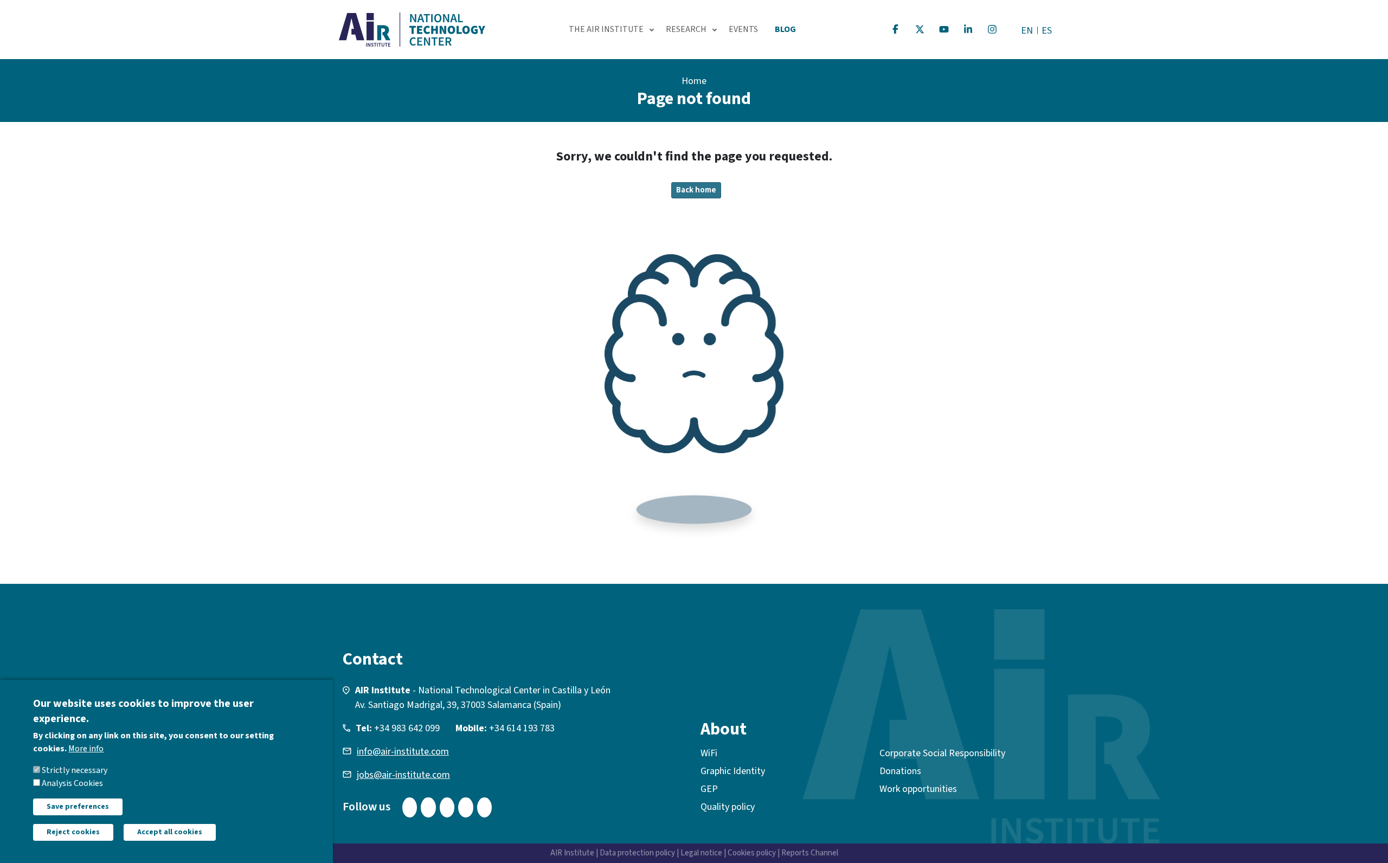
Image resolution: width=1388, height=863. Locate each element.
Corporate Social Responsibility (942, 753)
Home (694, 81)
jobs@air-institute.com (403, 775)
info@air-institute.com (403, 751)
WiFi (709, 753)
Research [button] (686, 29)
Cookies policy (752, 853)
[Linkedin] (968, 29)
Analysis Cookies (72, 783)
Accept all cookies (169, 832)
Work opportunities (918, 789)
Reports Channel (809, 853)
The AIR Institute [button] (606, 29)
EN (1027, 30)
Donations (900, 771)
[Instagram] (992, 29)
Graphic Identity (733, 771)
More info (86, 749)
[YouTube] (944, 29)
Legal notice (701, 853)
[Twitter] (920, 29)
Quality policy (728, 807)
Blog (785, 29)
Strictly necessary (74, 770)
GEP (709, 789)
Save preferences (78, 806)
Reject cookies (73, 832)
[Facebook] (895, 29)
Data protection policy (637, 853)
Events (743, 29)
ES (1047, 30)
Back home (696, 190)
